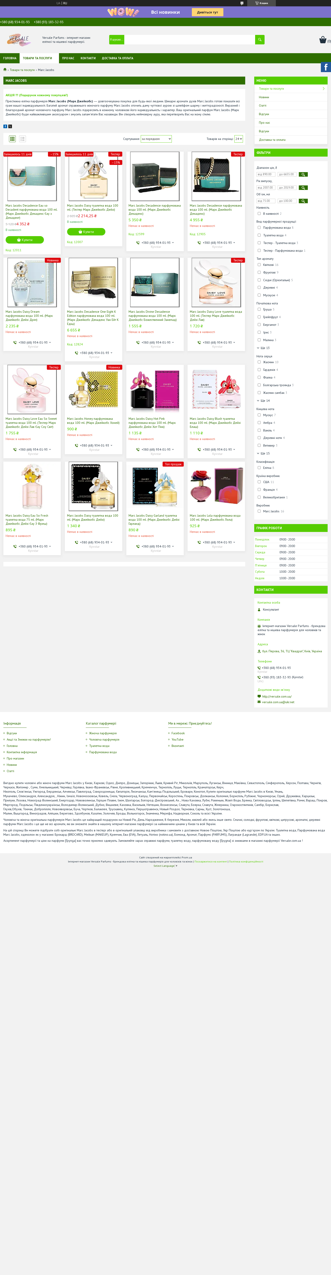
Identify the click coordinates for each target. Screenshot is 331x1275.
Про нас (68, 58)
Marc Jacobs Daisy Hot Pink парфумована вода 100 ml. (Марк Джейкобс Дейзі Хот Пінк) (152, 423)
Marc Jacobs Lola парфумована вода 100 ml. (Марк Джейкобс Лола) (215, 517)
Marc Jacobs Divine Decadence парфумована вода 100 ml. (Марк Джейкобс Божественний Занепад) (153, 316)
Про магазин (15, 758)
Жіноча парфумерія (103, 733)
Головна (9, 58)
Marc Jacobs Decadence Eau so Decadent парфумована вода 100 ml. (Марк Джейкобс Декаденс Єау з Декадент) (31, 211)
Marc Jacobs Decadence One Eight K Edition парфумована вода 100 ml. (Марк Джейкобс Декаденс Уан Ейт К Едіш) (93, 318)
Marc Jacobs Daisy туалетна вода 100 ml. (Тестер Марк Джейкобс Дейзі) (92, 207)
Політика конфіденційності (246, 861)
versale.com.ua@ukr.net (278, 702)
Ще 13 (265, 348)
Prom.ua (187, 857)
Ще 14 (265, 400)
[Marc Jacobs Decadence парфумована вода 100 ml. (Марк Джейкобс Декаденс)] (155, 176)
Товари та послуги (37, 58)
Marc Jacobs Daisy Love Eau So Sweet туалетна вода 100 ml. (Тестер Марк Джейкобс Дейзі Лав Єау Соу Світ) (31, 423)
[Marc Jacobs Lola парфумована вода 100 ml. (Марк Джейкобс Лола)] (216, 486)
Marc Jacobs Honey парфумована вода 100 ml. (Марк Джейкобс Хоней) (93, 421)
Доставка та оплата (117, 58)
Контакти (88, 58)
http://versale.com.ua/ (277, 696)
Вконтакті (178, 746)
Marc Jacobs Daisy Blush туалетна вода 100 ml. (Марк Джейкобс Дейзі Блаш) (215, 423)
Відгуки (264, 114)
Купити (27, 240)
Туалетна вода (99, 746)
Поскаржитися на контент (211, 861)
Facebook (178, 733)
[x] (10, 127)
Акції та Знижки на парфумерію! (29, 739)
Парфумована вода (103, 752)
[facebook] (5, 127)
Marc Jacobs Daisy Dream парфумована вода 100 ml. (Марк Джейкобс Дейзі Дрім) (29, 316)
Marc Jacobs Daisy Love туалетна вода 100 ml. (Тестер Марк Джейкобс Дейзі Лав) (216, 316)
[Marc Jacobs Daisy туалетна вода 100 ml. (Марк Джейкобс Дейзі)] (93, 486)
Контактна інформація (22, 752)
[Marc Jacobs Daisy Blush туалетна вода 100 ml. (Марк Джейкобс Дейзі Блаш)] (216, 389)
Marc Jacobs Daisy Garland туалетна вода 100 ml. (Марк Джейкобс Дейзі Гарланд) (154, 519)
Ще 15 (265, 453)
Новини (264, 97)
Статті (262, 105)
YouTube (178, 739)
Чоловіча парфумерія (104, 739)
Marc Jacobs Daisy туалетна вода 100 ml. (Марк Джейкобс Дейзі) (92, 517)
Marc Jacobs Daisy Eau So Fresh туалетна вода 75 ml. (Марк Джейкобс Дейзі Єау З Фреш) (27, 519)
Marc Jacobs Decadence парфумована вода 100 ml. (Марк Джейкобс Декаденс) (155, 209)
